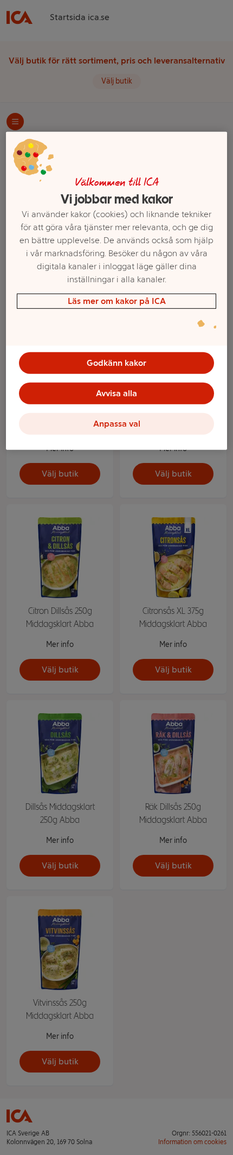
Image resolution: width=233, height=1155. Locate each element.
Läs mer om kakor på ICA (117, 301)
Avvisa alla (116, 393)
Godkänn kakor (116, 363)
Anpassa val (116, 423)
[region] (117, 291)
